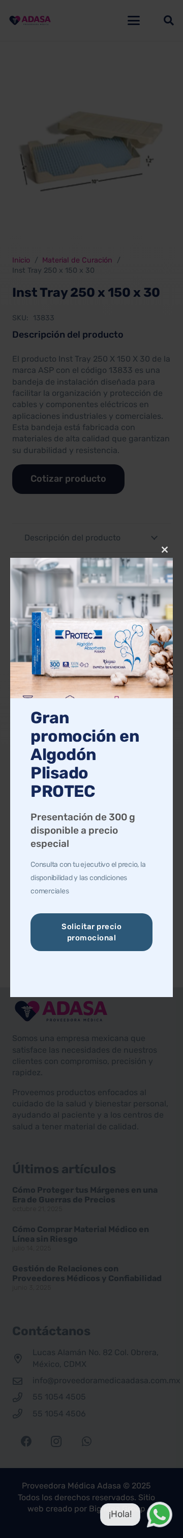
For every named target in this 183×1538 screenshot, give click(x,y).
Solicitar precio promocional (91, 932)
